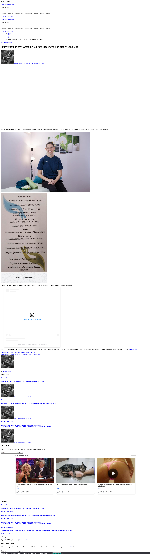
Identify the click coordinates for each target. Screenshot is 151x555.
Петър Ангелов (7, 371)
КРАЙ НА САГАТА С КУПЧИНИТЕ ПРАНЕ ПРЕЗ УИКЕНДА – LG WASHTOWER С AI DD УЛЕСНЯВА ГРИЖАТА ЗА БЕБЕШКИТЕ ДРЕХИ (26, 425)
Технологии (9, 400)
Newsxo (21, 540)
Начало (4, 13)
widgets (71, 547)
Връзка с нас (19, 13)
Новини (10, 13)
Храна (36, 13)
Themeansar (29, 540)
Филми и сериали (45, 13)
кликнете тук (132, 349)
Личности (4, 42)
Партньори (28, 13)
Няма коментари (39, 63)
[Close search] (1, 550)
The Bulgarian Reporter (7, 4)
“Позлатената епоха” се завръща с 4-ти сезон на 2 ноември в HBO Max (23, 381)
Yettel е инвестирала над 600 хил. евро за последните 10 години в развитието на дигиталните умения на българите (36, 530)
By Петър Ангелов (20, 63)
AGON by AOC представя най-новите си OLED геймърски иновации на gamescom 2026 (28, 403)
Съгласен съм (57, 553)
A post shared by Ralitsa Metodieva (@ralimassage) (32, 344)
